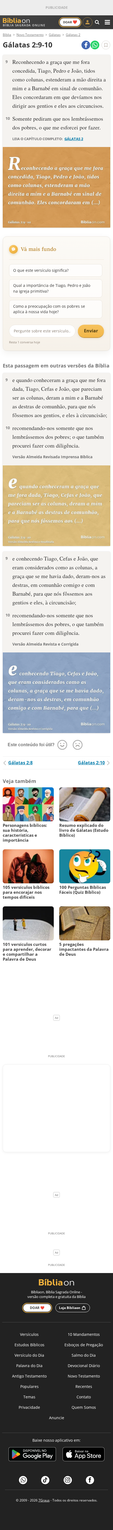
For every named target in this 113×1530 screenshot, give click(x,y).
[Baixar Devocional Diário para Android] (32, 1455)
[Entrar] (87, 22)
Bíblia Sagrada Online (24, 25)
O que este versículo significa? (41, 270)
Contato (84, 1396)
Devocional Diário (84, 1365)
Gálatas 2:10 (91, 763)
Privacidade (29, 1407)
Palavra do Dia (29, 1365)
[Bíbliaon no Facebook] (90, 1480)
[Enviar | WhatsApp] (95, 45)
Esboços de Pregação (83, 1344)
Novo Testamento (84, 1376)
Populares (29, 1386)
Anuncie (56, 1417)
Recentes (83, 1386)
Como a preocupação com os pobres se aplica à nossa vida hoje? (49, 309)
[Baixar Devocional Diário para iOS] (83, 1455)
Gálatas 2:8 (20, 763)
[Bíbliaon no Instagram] (68, 1480)
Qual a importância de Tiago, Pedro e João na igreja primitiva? (51, 288)
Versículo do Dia (29, 1355)
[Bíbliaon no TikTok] (45, 1480)
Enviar (91, 331)
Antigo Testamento (29, 1376)
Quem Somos (84, 1407)
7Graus (44, 1500)
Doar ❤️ (37, 1307)
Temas (29, 1396)
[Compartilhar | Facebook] (85, 45)
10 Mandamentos (84, 1334)
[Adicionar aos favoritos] (105, 45)
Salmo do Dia (84, 1355)
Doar (70, 21)
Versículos (29, 1334)
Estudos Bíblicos (29, 1344)
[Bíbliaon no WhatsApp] (23, 1480)
